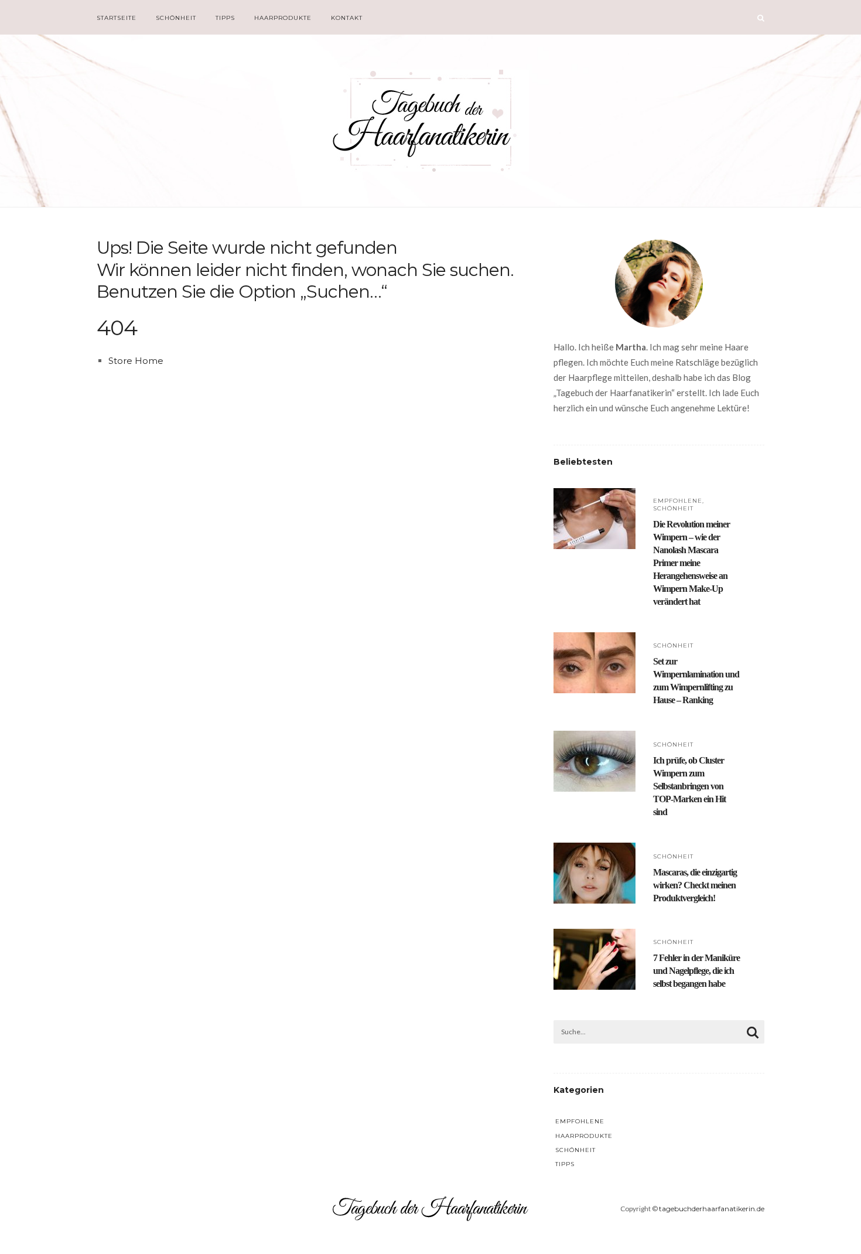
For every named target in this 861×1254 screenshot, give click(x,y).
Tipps (225, 18)
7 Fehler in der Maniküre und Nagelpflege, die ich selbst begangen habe (696, 971)
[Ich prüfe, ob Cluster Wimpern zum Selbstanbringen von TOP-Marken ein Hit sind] (595, 738)
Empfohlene (677, 501)
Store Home (135, 360)
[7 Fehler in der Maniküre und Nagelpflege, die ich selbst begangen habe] (595, 936)
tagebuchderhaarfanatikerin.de (711, 1208)
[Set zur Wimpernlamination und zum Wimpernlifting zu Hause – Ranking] (595, 640)
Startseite (116, 18)
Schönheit (176, 18)
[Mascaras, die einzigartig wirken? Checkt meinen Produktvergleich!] (595, 850)
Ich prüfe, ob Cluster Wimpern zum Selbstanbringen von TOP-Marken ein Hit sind (689, 786)
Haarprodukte (283, 18)
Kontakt (347, 18)
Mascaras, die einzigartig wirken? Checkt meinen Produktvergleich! (695, 885)
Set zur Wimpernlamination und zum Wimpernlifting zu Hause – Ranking (696, 680)
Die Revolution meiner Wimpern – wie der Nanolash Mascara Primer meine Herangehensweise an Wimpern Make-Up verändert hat (691, 562)
